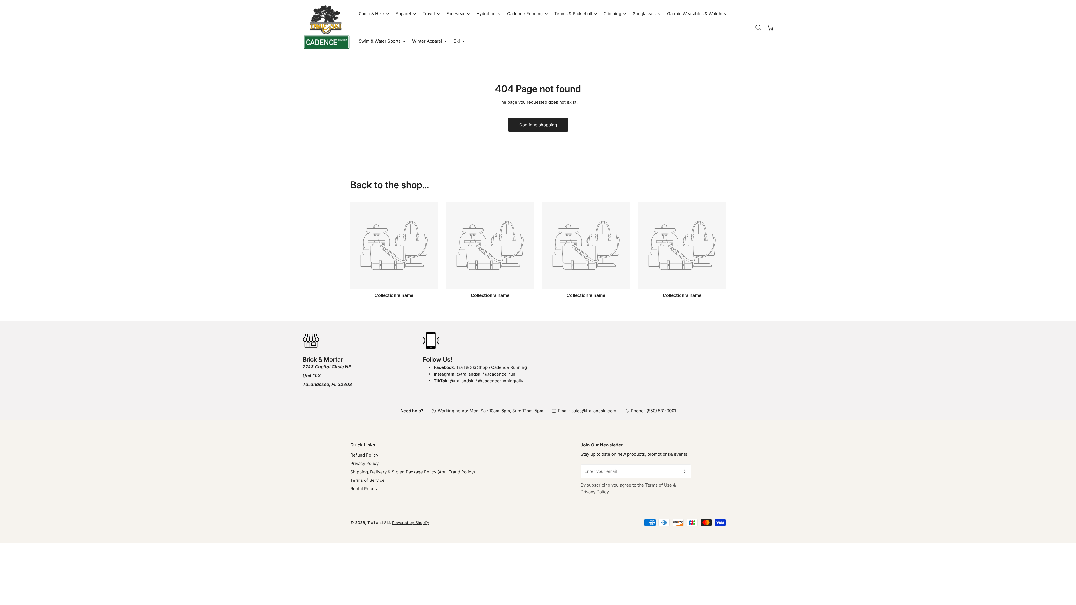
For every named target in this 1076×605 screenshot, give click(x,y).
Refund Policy (364, 455)
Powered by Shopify (410, 522)
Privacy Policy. (595, 491)
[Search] (758, 27)
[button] (373, 13)
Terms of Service (367, 480)
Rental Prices (363, 488)
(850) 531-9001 (661, 410)
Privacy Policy (364, 463)
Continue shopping (538, 124)
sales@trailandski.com (593, 410)
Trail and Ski (378, 522)
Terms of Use (658, 485)
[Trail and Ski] (326, 27)
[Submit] (684, 471)
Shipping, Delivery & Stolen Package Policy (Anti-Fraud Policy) (412, 471)
